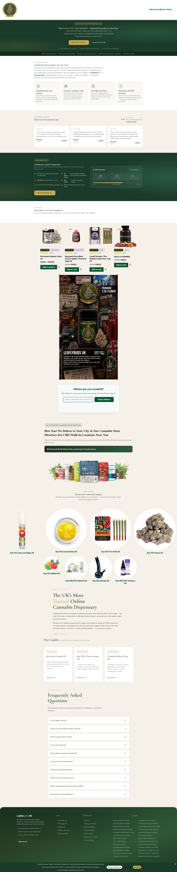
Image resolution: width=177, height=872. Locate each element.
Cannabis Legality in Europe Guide (148, 847)
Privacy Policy (88, 833)
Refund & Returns (89, 827)
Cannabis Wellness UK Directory (148, 844)
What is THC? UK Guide (120, 838)
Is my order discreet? (58, 745)
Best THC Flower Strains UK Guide (123, 829)
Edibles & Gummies (64, 830)
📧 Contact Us (23, 841)
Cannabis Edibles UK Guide (121, 850)
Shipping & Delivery (90, 824)
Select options (48, 267)
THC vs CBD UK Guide (119, 841)
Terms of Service (89, 830)
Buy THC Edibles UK (51, 573)
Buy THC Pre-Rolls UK (110, 552)
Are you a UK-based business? (61, 770)
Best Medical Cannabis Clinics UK (148, 841)
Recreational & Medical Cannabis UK (149, 856)
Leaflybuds (94, 73)
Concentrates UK (63, 833)
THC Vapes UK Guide (119, 844)
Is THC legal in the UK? (58, 720)
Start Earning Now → (45, 193)
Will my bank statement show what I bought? (67, 786)
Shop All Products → (78, 42)
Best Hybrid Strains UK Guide (121, 826)
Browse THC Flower (99, 42)
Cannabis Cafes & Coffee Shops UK (149, 829)
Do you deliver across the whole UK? (63, 753)
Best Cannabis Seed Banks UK (147, 838)
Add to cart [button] (72, 269)
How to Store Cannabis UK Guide (122, 853)
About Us (87, 820)
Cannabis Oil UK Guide (145, 835)
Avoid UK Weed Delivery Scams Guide (149, 826)
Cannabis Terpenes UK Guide (121, 835)
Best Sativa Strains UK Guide (121, 820)
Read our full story (59, 634)
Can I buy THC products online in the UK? (65, 729)
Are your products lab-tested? (61, 761)
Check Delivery (104, 399)
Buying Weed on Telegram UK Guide (149, 850)
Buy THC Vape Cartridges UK (22, 553)
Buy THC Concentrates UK (66, 552)
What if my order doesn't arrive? (62, 778)
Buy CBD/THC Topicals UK (76, 581)
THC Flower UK (62, 820)
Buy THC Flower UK (155, 553)
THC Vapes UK (62, 824)
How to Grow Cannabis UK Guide (148, 832)
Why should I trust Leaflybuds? (61, 794)
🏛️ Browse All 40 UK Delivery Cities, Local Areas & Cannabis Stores (88, 449)
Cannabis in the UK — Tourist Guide (149, 853)
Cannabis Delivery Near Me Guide (148, 823)
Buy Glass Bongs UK (100, 581)
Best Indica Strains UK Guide (121, 823)
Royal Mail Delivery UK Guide (147, 820)
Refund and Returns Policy (160, 9)
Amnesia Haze (39, 75)
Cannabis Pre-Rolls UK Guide (121, 847)
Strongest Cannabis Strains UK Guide (123, 832)
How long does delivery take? (61, 737)
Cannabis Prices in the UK (120, 856)
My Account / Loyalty (90, 837)
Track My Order (89, 840)
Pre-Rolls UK (61, 827)
